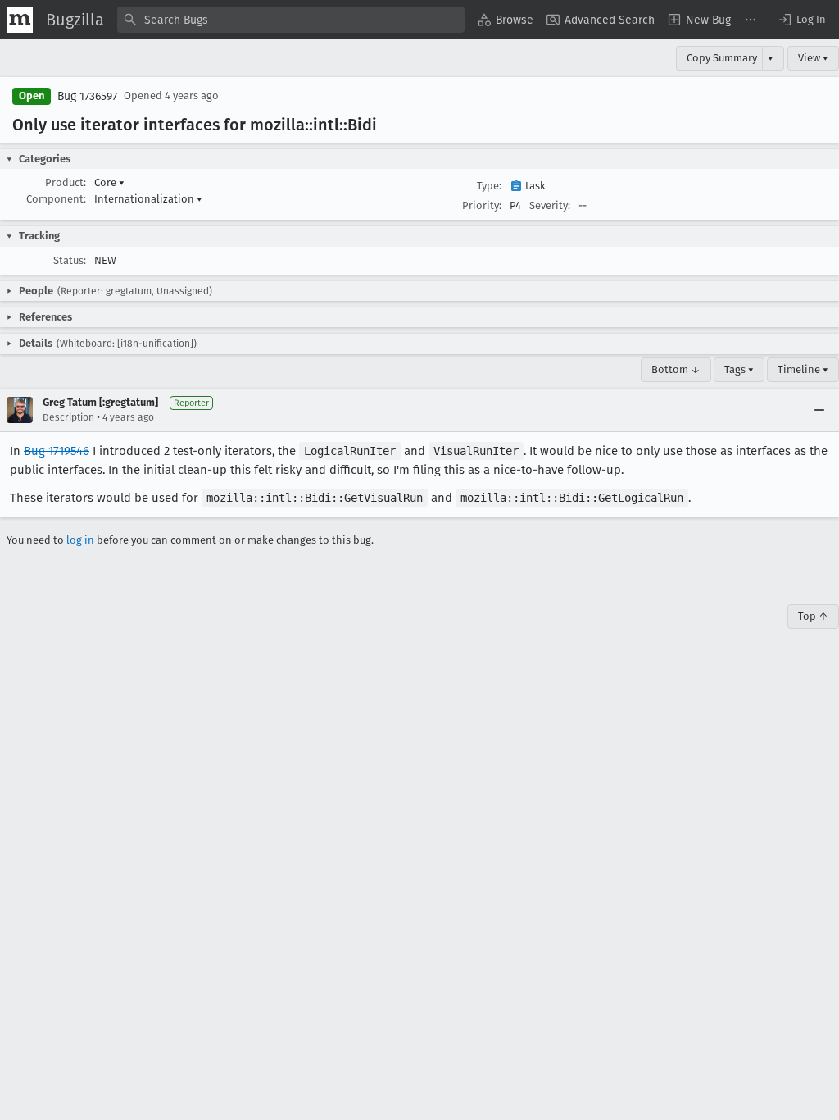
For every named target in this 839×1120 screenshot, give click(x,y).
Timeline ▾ (803, 369)
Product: (65, 182)
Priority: (481, 205)
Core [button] (109, 182)
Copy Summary (722, 58)
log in (80, 540)
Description (68, 417)
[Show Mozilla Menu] (20, 20)
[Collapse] (819, 410)
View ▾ (813, 58)
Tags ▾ (739, 369)
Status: (69, 260)
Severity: (549, 205)
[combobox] (291, 20)
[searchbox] (291, 20)
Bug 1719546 (56, 451)
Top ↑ (813, 616)
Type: (489, 186)
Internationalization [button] (148, 199)
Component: (56, 199)
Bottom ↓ (676, 369)
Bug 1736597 (87, 96)
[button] (801, 20)
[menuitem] (505, 20)
